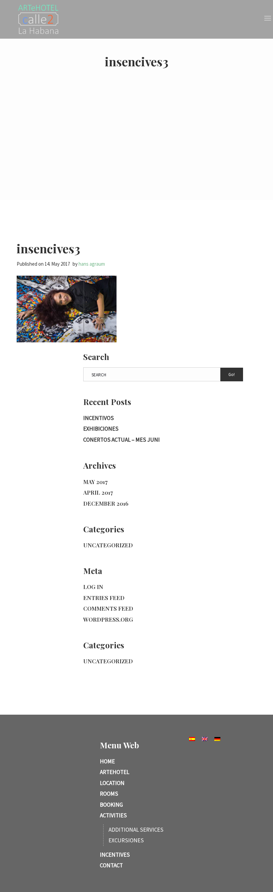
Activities (113, 815)
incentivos (98, 418)
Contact (111, 865)
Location (112, 783)
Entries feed (104, 597)
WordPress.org (108, 619)
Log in (93, 586)
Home (107, 761)
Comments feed (108, 608)
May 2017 (95, 481)
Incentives (115, 854)
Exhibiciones (101, 428)
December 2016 (106, 503)
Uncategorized (108, 545)
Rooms (109, 793)
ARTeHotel (114, 772)
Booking (111, 804)
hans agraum (92, 264)
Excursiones (126, 840)
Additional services (136, 829)
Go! (231, 374)
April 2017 (98, 492)
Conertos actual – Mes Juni (121, 439)
